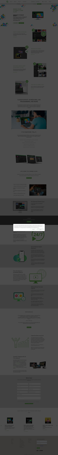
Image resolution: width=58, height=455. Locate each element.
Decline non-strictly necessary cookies (40, 229)
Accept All (33, 229)
